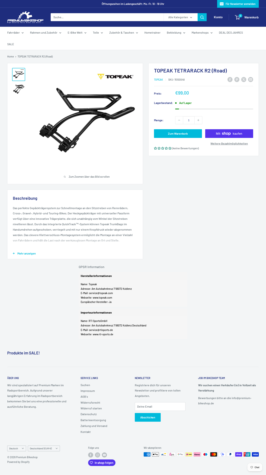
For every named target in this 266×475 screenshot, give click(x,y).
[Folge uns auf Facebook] (90, 454)
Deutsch (13, 448)
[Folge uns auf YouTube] (104, 454)
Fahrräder (13, 32)
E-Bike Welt (75, 32)
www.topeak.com (102, 297)
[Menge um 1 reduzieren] (179, 120)
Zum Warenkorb (178, 133)
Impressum (88, 390)
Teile (96, 32)
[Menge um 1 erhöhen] (198, 120)
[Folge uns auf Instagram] (97, 454)
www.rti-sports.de (103, 334)
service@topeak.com (101, 293)
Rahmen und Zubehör (43, 32)
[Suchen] (202, 17)
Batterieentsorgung (93, 420)
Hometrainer (152, 32)
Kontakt (86, 431)
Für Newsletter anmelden (241, 3)
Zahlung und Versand (94, 425)
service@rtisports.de (101, 329)
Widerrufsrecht (90, 402)
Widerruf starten (91, 408)
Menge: (159, 120)
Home (10, 56)
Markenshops (200, 32)
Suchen (85, 385)
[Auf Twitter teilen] (243, 79)
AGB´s (84, 396)
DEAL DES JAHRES (231, 32)
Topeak (158, 79)
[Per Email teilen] (250, 79)
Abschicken (147, 417)
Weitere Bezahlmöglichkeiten (229, 143)
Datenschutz (89, 414)
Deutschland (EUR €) (41, 448)
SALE (10, 44)
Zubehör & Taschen (121, 32)
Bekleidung (174, 32)
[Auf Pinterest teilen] (236, 79)
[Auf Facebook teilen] (230, 79)
